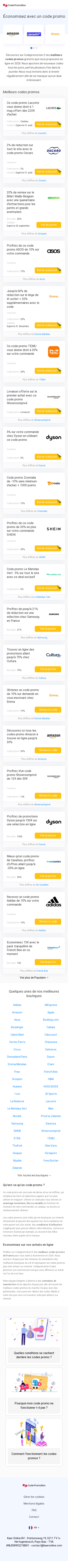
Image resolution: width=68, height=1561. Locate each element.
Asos (42, 279)
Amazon (42, 759)
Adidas (42, 930)
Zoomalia (42, 511)
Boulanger (17, 1027)
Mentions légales (34, 1503)
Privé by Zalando (51, 1116)
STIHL (17, 1138)
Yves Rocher (51, 1160)
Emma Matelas (42, 334)
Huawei (17, 1086)
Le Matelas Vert (42, 597)
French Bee (42, 971)
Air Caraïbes (42, 885)
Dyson (42, 465)
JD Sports (51, 1093)
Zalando (17, 1167)
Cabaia (51, 1027)
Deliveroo (50, 1049)
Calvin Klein (17, 1034)
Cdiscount (51, 1034)
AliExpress (51, 1004)
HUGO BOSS (51, 1086)
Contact (34, 1516)
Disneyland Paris (17, 1056)
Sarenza (51, 1123)
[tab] (34, 48)
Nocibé (17, 1116)
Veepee (17, 1153)
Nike (50, 1108)
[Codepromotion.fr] (14, 5)
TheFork (17, 1145)
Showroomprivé (42, 420)
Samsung (42, 637)
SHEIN (42, 557)
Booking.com (51, 1019)
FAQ (34, 1510)
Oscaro (42, 180)
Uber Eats (51, 1145)
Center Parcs (17, 1041)
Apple (50, 1012)
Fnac (17, 1071)
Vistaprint (51, 1153)
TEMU (42, 379)
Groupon (42, 233)
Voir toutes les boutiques (33, 1175)
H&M (51, 1079)
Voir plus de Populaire (33, 977)
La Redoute (17, 1101)
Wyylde (17, 1160)
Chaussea (51, 1041)
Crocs (17, 1049)
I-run (17, 1093)
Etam (51, 1064)
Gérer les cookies (34, 1496)
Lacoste (42, 133)
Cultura (42, 678)
